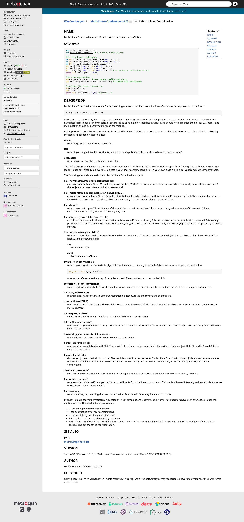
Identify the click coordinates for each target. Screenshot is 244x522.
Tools (118, 4)
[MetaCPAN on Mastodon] (32, 512)
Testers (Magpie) (14, 68)
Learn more (180, 11)
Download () (15, 34)
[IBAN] (112, 512)
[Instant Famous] (123, 512)
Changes (11, 44)
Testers (10, 65)
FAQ (111, 4)
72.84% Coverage (15, 75)
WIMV (10, 215)
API (124, 4)
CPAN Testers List (11, 108)
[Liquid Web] (138, 512)
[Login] (235, 4)
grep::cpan (93, 4)
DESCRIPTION (214, 42)
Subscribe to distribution (18, 130)
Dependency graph (12, 111)
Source (10, 37)
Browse (10, 40)
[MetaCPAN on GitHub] (22, 512)
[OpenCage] (155, 512)
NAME (210, 34)
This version (12, 182)
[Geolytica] (102, 512)
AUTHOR (211, 52)
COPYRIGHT (213, 56)
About (73, 4)
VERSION (211, 49)
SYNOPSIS (212, 38)
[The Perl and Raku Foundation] (167, 512)
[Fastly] (177, 503)
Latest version (13, 185)
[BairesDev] (96, 503)
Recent (104, 4)
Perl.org (169, 497)
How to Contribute (15, 56)
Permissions (12, 126)
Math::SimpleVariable (81, 53)
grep (9, 152)
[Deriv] (146, 503)
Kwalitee (11, 72)
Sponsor (82, 4)
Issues (10, 53)
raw (16, 37)
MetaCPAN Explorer (16, 123)
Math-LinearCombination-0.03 (109, 21)
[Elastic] (162, 503)
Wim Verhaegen (15, 205)
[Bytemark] (116, 503)
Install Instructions (16, 133)
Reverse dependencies (14, 105)
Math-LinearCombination (18, 15)
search (10, 142)
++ (136, 21)
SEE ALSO (212, 45)
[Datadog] (132, 503)
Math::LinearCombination (83, 50)
